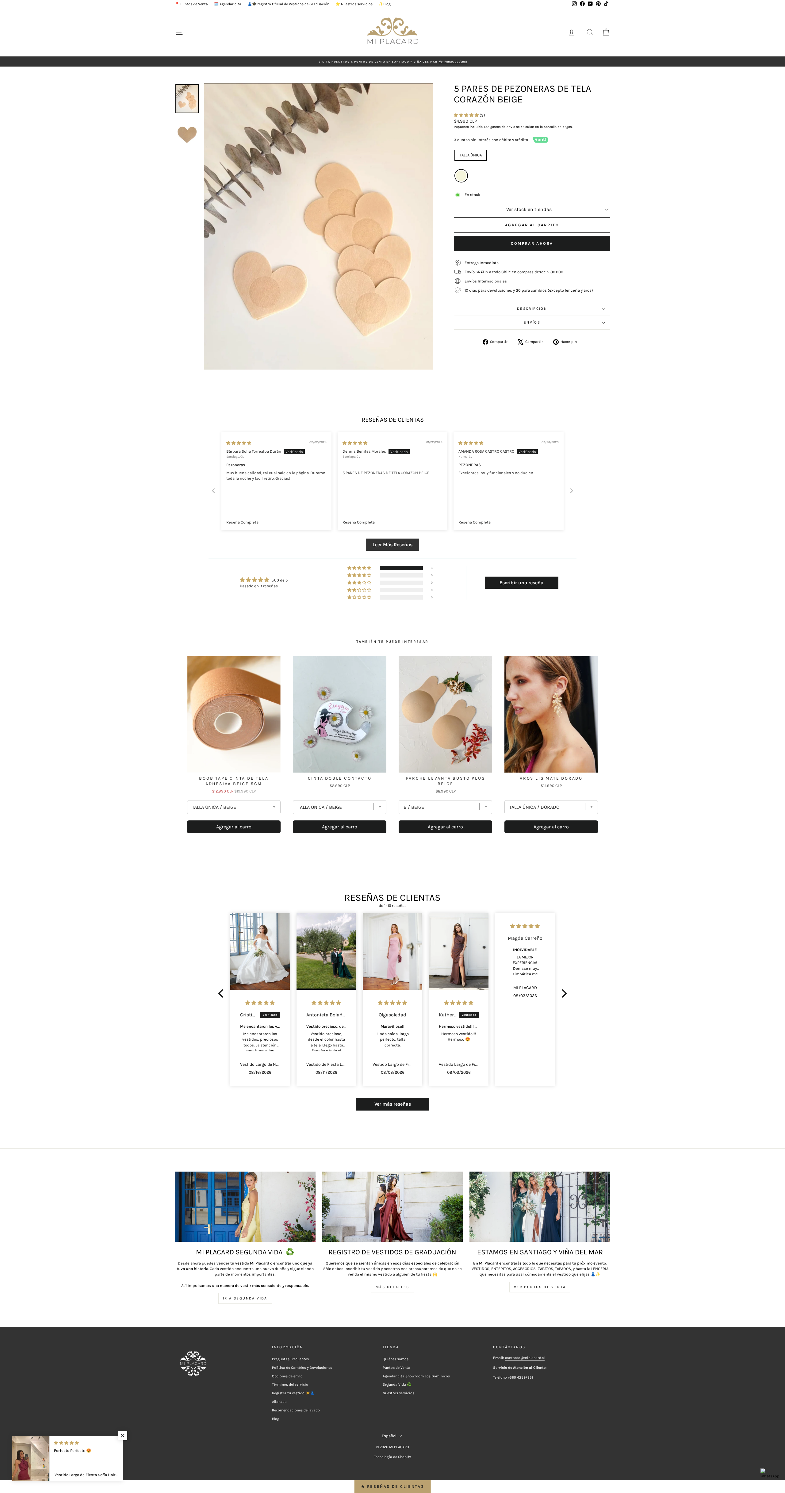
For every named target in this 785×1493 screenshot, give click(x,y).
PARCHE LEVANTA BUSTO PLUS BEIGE (445, 781)
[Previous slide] (213, 490)
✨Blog (385, 4)
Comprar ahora (532, 243)
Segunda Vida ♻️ (397, 1384)
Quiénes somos (395, 1359)
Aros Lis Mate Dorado (551, 778)
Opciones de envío (287, 1376)
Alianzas (279, 1401)
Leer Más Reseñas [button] (392, 544)
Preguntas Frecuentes (290, 1359)
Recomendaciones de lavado (296, 1410)
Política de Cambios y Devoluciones (302, 1367)
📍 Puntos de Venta (191, 4)
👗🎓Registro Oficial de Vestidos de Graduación (288, 4)
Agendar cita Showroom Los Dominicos (416, 1376)
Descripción (532, 308)
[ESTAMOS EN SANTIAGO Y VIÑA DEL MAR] (539, 1207)
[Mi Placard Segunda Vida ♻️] (245, 1207)
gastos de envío (502, 127)
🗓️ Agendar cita (227, 4)
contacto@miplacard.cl (525, 1358)
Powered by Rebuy (392, 850)
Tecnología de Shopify (392, 1457)
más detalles (392, 1287)
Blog (275, 1419)
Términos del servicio (290, 1384)
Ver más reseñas (392, 1104)
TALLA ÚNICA (471, 155)
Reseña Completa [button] (242, 522)
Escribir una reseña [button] (521, 582)
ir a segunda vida (245, 1298)
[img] (238, 443)
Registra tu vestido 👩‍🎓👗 (293, 1393)
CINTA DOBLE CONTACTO (340, 778)
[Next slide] (571, 490)
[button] (467, 115)
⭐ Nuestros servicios (354, 4)
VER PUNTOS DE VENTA (540, 1287)
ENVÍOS (532, 322)
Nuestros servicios (398, 1393)
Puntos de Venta (396, 1367)
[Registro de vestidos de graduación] (392, 1207)
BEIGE (461, 176)
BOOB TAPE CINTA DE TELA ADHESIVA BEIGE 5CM (233, 781)
